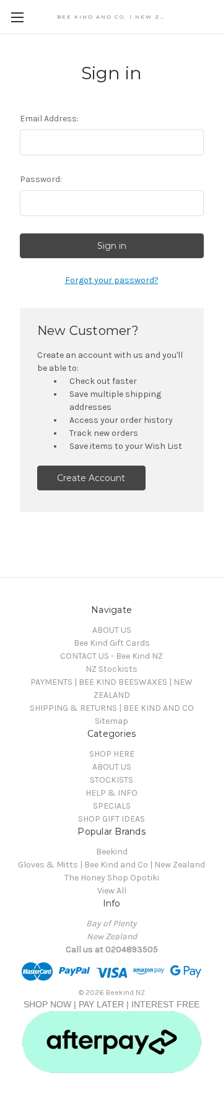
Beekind (112, 851)
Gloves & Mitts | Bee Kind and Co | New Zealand (111, 864)
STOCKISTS (111, 780)
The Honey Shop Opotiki (111, 877)
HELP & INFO (111, 793)
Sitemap (111, 721)
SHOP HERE (111, 754)
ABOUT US (111, 630)
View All (111, 890)
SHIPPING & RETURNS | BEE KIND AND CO (112, 708)
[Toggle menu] (17, 17)
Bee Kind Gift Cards (112, 643)
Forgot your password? (112, 280)
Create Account (91, 478)
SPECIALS (112, 806)
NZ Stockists (111, 669)
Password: (41, 179)
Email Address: (49, 118)
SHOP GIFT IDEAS (111, 819)
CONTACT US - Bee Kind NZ (111, 656)
